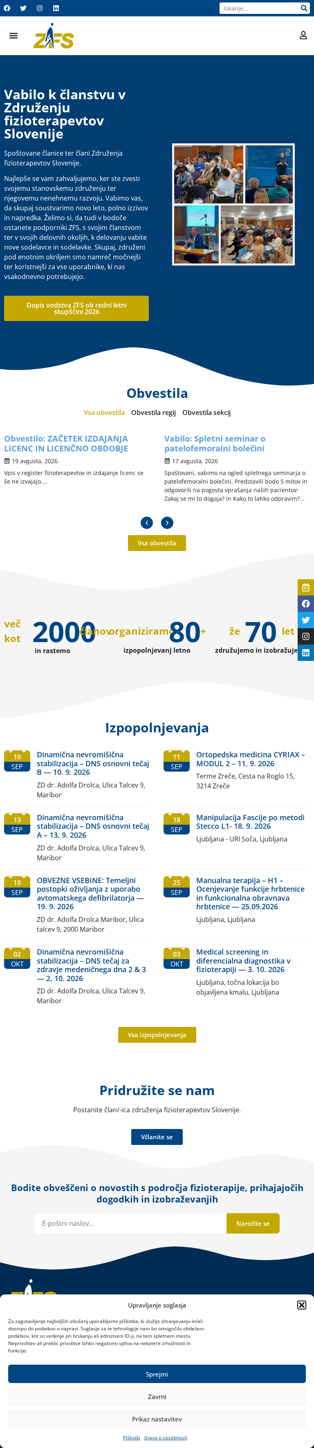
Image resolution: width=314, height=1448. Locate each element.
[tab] (104, 412)
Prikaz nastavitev (157, 1419)
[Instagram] (39, 8)
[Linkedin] (56, 8)
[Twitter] (23, 8)
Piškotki (131, 1437)
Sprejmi (157, 1374)
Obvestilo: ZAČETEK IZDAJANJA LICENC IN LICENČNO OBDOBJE (66, 443)
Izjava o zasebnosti (165, 1437)
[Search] (304, 8)
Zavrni (157, 1396)
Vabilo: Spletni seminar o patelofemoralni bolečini (214, 443)
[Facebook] (6, 8)
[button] (302, 1305)
